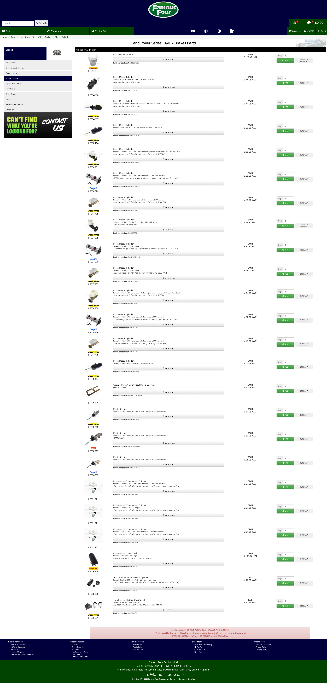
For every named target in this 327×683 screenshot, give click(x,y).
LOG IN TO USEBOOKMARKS (304, 60)
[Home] (163, 9)
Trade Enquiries (78, 647)
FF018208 (93, 593)
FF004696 (93, 95)
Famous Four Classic (80, 657)
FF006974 (93, 571)
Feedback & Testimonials (82, 652)
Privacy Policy (261, 647)
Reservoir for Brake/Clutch (125, 553)
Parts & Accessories (18, 644)
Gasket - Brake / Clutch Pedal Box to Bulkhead (134, 385)
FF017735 (93, 213)
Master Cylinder (12, 78)
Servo (8, 99)
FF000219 (93, 451)
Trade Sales (137, 647)
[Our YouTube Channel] (192, 31)
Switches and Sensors (14, 104)
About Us (75, 649)
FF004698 (93, 237)
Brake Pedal (10, 62)
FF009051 (93, 402)
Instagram (200, 652)
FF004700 (93, 308)
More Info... (169, 59)
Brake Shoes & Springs (15, 68)
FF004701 (93, 167)
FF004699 (93, 191)
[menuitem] (206, 31)
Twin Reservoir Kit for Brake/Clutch (129, 600)
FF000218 (93, 427)
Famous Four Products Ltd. (163, 662)
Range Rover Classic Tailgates (22, 654)
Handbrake (10, 89)
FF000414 (93, 143)
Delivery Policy (261, 649)
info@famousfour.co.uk (163, 674)
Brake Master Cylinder (123, 77)
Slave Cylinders (12, 73)
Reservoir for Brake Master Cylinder (129, 481)
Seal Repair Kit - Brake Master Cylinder (131, 577)
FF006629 (93, 617)
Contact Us (76, 644)
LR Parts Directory (18, 647)
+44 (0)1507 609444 (151, 665)
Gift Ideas (14, 649)
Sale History (138, 649)
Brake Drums (11, 94)
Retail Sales (137, 644)
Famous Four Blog (204, 644)
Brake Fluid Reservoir (123, 54)
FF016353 (93, 475)
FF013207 (93, 70)
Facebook (200, 649)
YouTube (200, 647)
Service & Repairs (17, 652)
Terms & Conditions (263, 644)
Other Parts (10, 110)
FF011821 (93, 499)
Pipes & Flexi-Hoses (13, 83)
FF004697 (93, 119)
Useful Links (76, 654)
